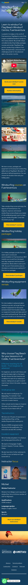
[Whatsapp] (4, 581)
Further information (14, 91)
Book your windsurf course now (14, 83)
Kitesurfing (5, 396)
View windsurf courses (14, 225)
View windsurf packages (14, 275)
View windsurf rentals (14, 322)
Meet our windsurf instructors (14, 521)
